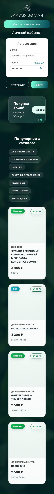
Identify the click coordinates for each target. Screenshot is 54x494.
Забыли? (39, 63)
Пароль (14, 62)
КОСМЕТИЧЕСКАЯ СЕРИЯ (25, 159)
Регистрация (17, 84)
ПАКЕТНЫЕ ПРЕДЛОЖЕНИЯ (26, 175)
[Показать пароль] (40, 68)
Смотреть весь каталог (27, 24)
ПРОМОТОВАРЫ (20, 190)
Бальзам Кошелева (25, 328)
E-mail (13, 49)
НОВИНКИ (17, 167)
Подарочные (18, 183)
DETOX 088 (18, 466)
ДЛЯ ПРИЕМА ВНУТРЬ (23, 152)
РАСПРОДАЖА (19, 198)
